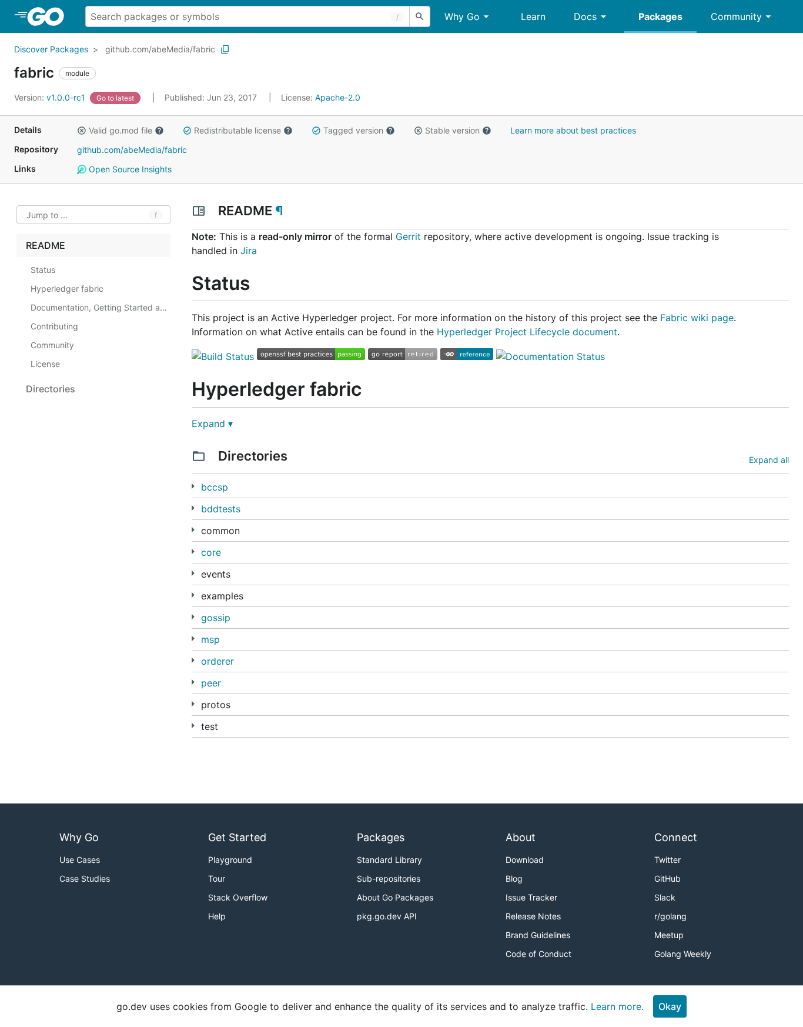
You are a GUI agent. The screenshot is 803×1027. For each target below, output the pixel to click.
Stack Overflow (237, 897)
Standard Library (389, 860)
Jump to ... (47, 215)
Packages (660, 16)
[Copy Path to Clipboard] (225, 49)
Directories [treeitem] (50, 389)
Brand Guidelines (538, 935)
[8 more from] (193, 682)
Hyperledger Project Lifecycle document (527, 332)
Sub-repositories (388, 878)
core (211, 552)
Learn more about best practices (573, 130)
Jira (248, 250)
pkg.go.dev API (387, 916)
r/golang (670, 916)
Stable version (452, 130)
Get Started (237, 837)
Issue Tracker (531, 897)
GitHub (667, 878)
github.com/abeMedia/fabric (160, 49)
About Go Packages (395, 897)
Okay (669, 1006)
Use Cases (79, 860)
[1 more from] (193, 508)
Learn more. (617, 1006)
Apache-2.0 (337, 97)
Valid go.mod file (120, 130)
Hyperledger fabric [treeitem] (67, 289)
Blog (514, 878)
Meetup (669, 935)
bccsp (214, 487)
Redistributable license (237, 130)
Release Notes (533, 916)
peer (211, 683)
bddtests (220, 509)
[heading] (49, 16)
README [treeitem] (45, 245)
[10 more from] (193, 703)
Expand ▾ (212, 423)
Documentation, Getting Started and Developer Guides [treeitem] (99, 307)
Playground (230, 860)
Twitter (667, 860)
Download (525, 860)
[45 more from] (193, 529)
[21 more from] (193, 595)
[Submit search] (419, 16)
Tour (216, 878)
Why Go (462, 16)
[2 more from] (193, 573)
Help (217, 916)
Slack (664, 897)
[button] (81, 130)
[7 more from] (193, 486)
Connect (675, 837)
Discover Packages (51, 49)
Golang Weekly (682, 954)
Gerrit (408, 236)
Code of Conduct (538, 954)
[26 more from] (193, 660)
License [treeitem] (45, 364)
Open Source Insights (129, 169)
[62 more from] (193, 551)
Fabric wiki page (697, 318)
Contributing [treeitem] (54, 326)
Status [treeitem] (43, 270)
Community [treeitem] (52, 345)
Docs (585, 16)
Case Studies (84, 878)
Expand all (769, 460)
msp (210, 639)
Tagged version (353, 130)
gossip (215, 617)
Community (736, 16)
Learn (533, 16)
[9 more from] (193, 725)
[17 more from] (193, 616)
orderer (217, 661)
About (521, 837)
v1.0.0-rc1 (51, 97)
